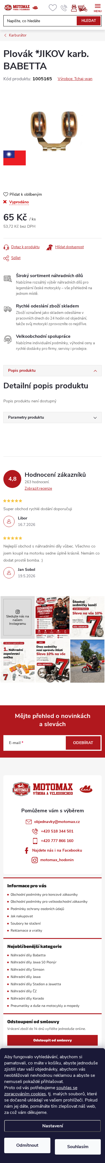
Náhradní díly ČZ (24, 991)
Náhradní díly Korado (27, 998)
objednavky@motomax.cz (57, 821)
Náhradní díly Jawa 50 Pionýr (34, 962)
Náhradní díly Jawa (26, 977)
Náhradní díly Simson (27, 969)
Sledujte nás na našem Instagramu (17, 620)
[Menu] (97, 7)
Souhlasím (77, 1147)
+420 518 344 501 (57, 831)
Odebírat (83, 742)
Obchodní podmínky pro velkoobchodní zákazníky (49, 901)
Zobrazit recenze (38, 488)
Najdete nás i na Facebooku (57, 850)
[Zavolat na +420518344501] (63, 8)
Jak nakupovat (22, 916)
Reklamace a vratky (26, 930)
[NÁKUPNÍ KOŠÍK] (85, 8)
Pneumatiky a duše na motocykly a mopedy (45, 1006)
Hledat (88, 20)
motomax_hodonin (57, 860)
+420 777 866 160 (57, 840)
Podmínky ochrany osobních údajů (37, 909)
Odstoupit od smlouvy (52, 1040)
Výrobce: (75, 78)
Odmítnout (27, 1145)
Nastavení (52, 1126)
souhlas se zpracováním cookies (40, 1091)
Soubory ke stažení (26, 923)
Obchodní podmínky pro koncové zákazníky (44, 894)
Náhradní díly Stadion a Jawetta (36, 984)
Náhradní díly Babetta (28, 955)
